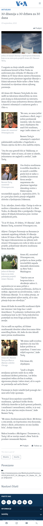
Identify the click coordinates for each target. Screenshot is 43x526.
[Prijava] (30, 502)
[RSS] (25, 502)
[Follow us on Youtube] (19, 502)
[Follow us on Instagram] (14, 502)
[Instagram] (16, 523)
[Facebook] (6, 523)
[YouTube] (26, 523)
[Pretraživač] (36, 523)
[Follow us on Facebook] (3, 502)
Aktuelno (6, 10)
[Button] (37, 28)
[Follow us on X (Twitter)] (9, 502)
